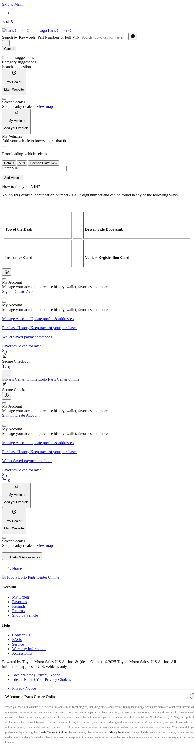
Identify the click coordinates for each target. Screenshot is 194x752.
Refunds (19, 606)
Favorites (19, 602)
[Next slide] (9, 27)
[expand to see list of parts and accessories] (6, 373)
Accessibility (22, 653)
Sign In (8, 291)
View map (44, 106)
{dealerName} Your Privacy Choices (42, 679)
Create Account (27, 291)
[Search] (6, 43)
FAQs (17, 639)
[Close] (4, 99)
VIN (22, 163)
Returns (18, 611)
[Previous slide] (4, 27)
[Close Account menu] (4, 279)
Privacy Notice (24, 688)
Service (18, 644)
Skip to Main (12, 4)
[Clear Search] (132, 36)
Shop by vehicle (25, 615)
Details (9, 163)
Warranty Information (29, 649)
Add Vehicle (12, 178)
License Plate (43, 163)
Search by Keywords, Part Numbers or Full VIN (41, 37)
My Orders (21, 597)
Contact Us (21, 635)
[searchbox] (104, 37)
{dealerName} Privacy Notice (36, 675)
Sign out (8, 350)
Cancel (9, 49)
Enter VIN (10, 168)
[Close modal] (4, 551)
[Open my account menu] (4, 297)
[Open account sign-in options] (6, 272)
